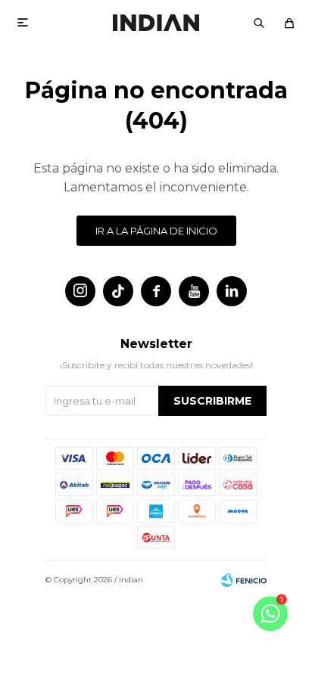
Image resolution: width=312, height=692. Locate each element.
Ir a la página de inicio (156, 231)
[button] (259, 23)
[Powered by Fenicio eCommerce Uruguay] (244, 580)
